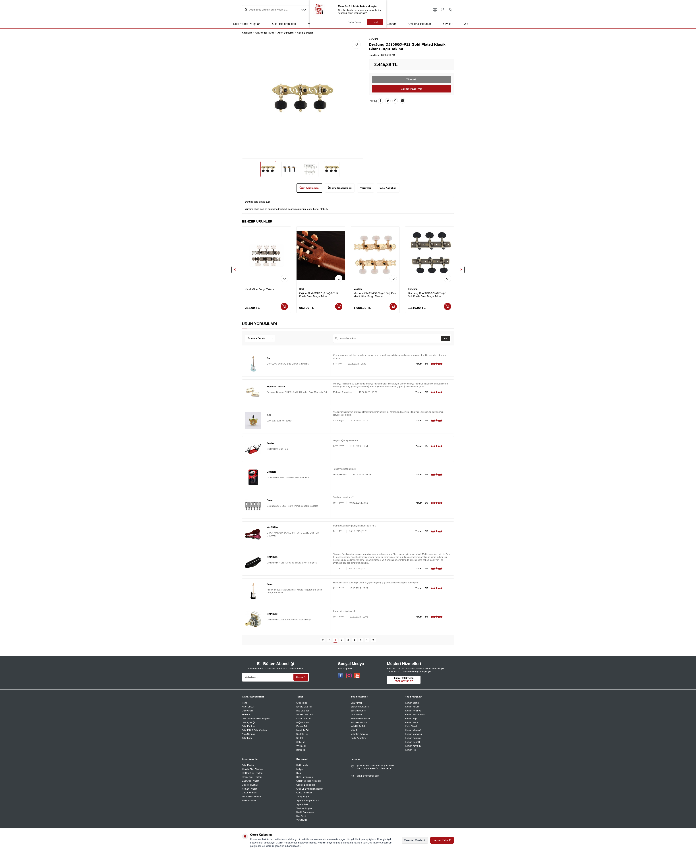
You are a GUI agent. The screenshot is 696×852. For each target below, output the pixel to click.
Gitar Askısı (247, 710)
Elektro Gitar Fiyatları (252, 773)
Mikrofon (355, 730)
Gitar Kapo (247, 738)
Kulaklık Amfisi (358, 726)
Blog (298, 773)
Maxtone (358, 289)
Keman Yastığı (412, 703)
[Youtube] (357, 675)
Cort (301, 289)
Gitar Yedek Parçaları (246, 23)
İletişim (299, 769)
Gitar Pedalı (356, 714)
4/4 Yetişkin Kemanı (251, 796)
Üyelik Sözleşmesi (305, 812)
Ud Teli (299, 738)
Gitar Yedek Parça (264, 33)
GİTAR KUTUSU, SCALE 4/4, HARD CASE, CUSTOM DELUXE (293, 534)
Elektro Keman (249, 800)
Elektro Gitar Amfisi (360, 706)
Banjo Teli (301, 750)
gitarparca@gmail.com (368, 776)
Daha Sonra (354, 22)
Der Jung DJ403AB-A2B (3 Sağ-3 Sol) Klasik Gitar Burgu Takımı (427, 295)
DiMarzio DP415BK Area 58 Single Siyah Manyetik (292, 562)
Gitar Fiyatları (248, 765)
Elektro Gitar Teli (304, 706)
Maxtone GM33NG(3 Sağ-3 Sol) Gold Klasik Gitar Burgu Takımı (375, 295)
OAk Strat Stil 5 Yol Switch (279, 420)
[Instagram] (349, 675)
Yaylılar (447, 23)
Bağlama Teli (302, 722)
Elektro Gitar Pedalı (360, 718)
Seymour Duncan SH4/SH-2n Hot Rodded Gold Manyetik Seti (297, 392)
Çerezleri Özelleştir (415, 840)
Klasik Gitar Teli (304, 718)
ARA (303, 9)
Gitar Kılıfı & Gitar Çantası (254, 730)
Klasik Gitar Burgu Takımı (259, 289)
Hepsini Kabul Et (442, 840)
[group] (302, 97)
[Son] (373, 640)
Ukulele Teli (302, 734)
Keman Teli (301, 726)
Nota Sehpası (248, 734)
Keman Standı (412, 722)
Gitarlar (391, 23)
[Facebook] (340, 675)
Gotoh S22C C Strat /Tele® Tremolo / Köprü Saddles (292, 506)
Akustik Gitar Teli (304, 714)
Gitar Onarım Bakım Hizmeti (310, 789)
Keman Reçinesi (413, 710)
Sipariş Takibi (303, 804)
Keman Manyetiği (413, 734)
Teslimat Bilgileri (304, 808)
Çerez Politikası (304, 792)
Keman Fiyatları (249, 789)
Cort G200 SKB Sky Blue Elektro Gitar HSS (288, 364)
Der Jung (373, 39)
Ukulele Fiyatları (250, 785)
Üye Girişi (301, 816)
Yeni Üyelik (301, 820)
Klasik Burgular (305, 33)
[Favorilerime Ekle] (284, 278)
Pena (244, 703)
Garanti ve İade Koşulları (308, 781)
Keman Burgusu (413, 738)
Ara (446, 338)
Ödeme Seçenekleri (340, 187)
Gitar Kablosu (248, 726)
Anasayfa (247, 33)
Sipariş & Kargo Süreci (307, 800)
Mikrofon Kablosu (359, 734)
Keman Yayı (411, 718)
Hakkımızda (302, 765)
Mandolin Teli (303, 730)
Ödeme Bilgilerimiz (305, 785)
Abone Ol (300, 677)
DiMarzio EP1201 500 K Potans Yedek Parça (289, 619)
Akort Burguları (285, 33)
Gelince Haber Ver (411, 88)
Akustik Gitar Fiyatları (252, 769)
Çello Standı (411, 726)
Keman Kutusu (412, 706)
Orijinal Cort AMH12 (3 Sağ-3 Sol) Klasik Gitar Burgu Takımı (318, 295)
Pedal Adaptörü (358, 738)
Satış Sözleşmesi (304, 777)
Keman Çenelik (412, 742)
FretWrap (246, 714)
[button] (234, 269)
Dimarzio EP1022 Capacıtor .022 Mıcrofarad (288, 477)
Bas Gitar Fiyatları (250, 781)
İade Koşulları (388, 187)
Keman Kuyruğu (413, 746)
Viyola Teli (301, 746)
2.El (466, 23)
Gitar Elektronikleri (284, 23)
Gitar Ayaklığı (248, 722)
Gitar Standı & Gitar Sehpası (256, 718)
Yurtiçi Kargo (302, 796)
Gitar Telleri (302, 703)
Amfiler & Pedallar (419, 23)
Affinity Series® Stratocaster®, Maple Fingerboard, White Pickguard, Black (294, 591)
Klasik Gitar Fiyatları (252, 777)
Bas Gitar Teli (302, 710)
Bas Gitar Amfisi (358, 710)
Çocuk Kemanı (249, 792)
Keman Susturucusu (415, 714)
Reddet (322, 842)
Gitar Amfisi (356, 703)
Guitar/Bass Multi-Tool (277, 449)
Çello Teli (301, 742)
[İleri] (367, 640)
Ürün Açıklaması (309, 187)
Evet (375, 22)
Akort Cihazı (248, 706)
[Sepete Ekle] (284, 306)
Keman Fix (410, 750)
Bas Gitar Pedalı (359, 722)
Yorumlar (365, 187)
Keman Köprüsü (413, 730)
